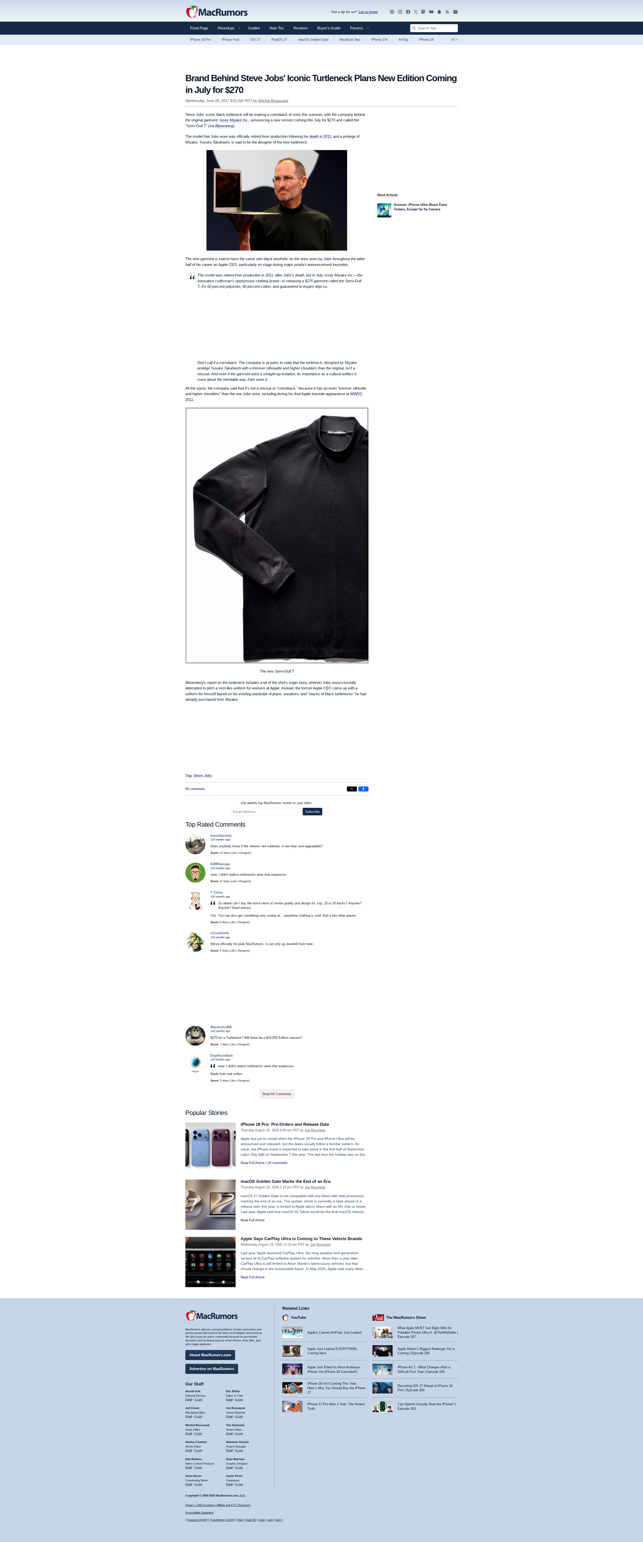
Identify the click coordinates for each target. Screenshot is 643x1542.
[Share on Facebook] (363, 788)
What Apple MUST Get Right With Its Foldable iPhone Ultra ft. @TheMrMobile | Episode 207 (428, 1332)
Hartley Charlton (196, 1441)
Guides (254, 28)
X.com (198, 1399)
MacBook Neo (350, 39)
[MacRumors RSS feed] (447, 12)
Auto (262, 1519)
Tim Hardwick (235, 1425)
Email (188, 1399)
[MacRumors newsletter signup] (455, 12)
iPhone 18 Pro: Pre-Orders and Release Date (285, 1124)
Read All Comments (276, 1094)
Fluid (240, 1519)
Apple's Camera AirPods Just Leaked (334, 1332)
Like (234, 852)
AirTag (403, 39)
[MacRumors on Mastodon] (423, 12)
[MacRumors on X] (416, 12)
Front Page (199, 28)
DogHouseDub (221, 1055)
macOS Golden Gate (313, 39)
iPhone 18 (426, 39)
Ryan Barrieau (235, 1459)
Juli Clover (192, 1408)
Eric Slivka (233, 1391)
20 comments (278, 1163)
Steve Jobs (202, 775)
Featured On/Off (197, 1519)
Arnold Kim (192, 1391)
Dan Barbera (193, 1459)
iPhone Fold (230, 39)
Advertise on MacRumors (211, 1369)
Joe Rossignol (315, 1130)
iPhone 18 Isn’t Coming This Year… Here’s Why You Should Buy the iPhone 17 (336, 1388)
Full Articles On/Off (222, 1519)
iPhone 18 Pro (200, 39)
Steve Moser (193, 1475)
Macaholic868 (221, 1027)
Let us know (368, 12)
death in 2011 (320, 136)
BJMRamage (220, 864)
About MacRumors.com (210, 1355)
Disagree (244, 852)
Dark (278, 1519)
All (454, 39)
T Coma (216, 892)
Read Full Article (252, 1163)
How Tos (277, 28)
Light (270, 1519)
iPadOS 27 (279, 39)
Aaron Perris (234, 1475)
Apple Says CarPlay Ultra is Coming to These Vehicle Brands (301, 1238)
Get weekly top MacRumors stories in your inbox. (277, 803)
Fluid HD (250, 1519)
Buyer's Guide (329, 28)
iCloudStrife (219, 933)
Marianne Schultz (237, 1441)
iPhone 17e (379, 39)
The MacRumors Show (406, 1317)
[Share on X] (352, 788)
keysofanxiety (221, 835)
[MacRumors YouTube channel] (431, 12)
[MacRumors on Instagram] (400, 12)
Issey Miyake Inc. (234, 120)
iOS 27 (255, 39)
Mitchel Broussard (273, 101)
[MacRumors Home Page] (216, 12)
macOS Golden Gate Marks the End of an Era (285, 1181)
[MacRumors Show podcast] (392, 12)
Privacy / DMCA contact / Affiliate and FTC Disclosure (217, 1505)
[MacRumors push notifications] (439, 12)
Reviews (300, 28)
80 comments (195, 789)
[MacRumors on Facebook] (408, 12)
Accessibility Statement (199, 1512)
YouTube (298, 1317)
